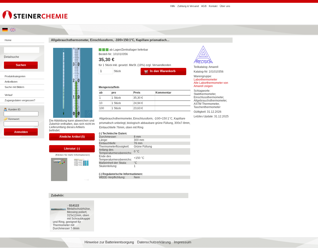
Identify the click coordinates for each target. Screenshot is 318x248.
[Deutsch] (5, 30)
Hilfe (172, 6)
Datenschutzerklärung (154, 242)
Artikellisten (11, 81)
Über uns (225, 6)
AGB (203, 6)
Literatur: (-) (72, 148)
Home (8, 40)
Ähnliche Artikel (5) (72, 136)
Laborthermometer (205, 79)
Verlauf (8, 95)
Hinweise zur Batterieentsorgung (109, 242)
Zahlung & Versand (188, 6)
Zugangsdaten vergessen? (20, 100)
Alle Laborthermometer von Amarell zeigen (211, 84)
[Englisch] (12, 30)
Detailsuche (11, 57)
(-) (100, 133)
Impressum (182, 242)
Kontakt (213, 6)
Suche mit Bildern (14, 87)
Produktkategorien (15, 76)
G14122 (74, 205)
